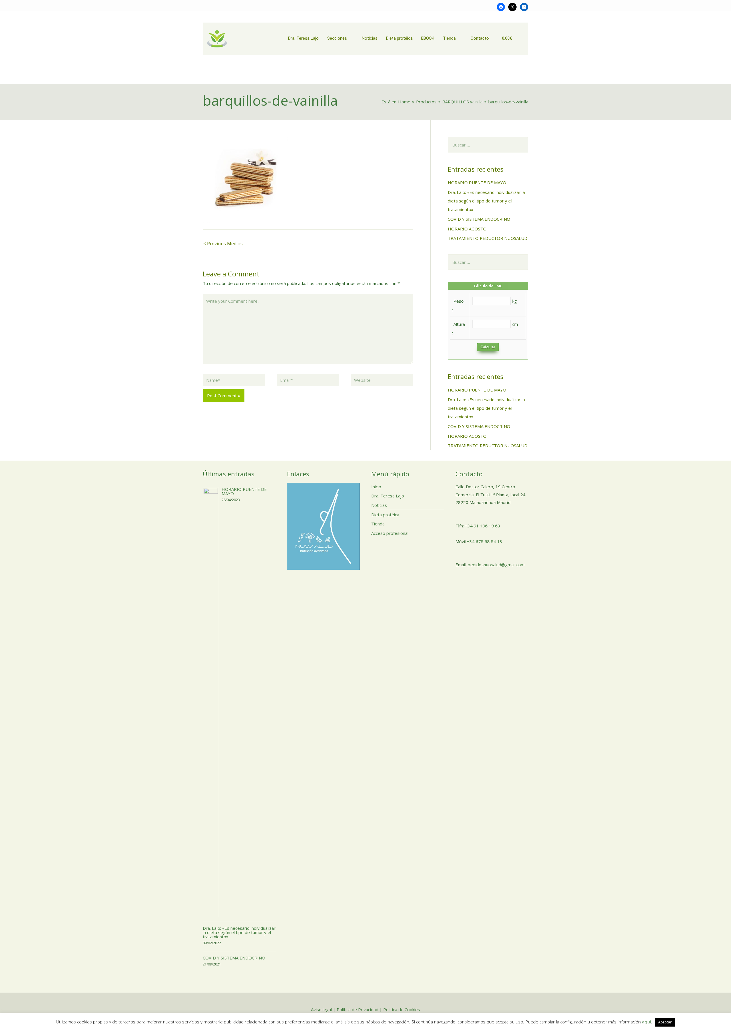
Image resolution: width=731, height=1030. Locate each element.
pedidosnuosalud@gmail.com (496, 564)
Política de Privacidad (357, 1009)
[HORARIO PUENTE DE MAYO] (211, 701)
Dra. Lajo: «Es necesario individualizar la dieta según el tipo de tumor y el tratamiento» (486, 200)
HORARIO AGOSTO (467, 229)
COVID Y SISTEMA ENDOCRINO (479, 219)
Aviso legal (321, 1009)
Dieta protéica (385, 514)
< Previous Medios (223, 243)
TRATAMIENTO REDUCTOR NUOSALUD (487, 238)
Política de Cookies (401, 1009)
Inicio (376, 486)
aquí (646, 1022)
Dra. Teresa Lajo (387, 496)
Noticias (379, 505)
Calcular (488, 347)
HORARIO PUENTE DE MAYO (477, 182)
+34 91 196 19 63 (482, 526)
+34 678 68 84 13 (484, 541)
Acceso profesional (389, 533)
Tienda (378, 524)
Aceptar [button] (665, 1022)
